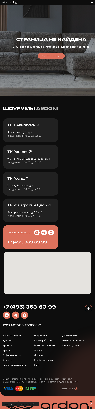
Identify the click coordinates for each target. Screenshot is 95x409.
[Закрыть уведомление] (38, 403)
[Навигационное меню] (92, 3)
